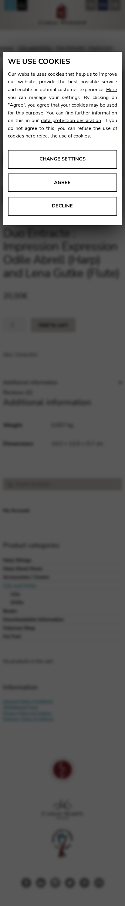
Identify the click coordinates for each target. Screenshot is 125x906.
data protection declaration (71, 120)
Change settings (62, 159)
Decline (62, 206)
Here (111, 89)
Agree (16, 105)
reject (43, 136)
